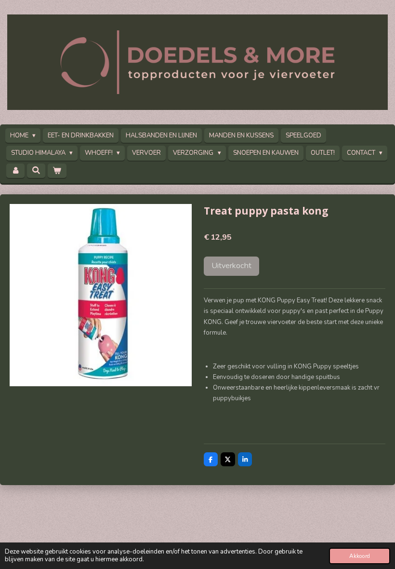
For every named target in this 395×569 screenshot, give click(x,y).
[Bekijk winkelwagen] (57, 170)
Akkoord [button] (359, 556)
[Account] (15, 170)
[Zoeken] (36, 170)
